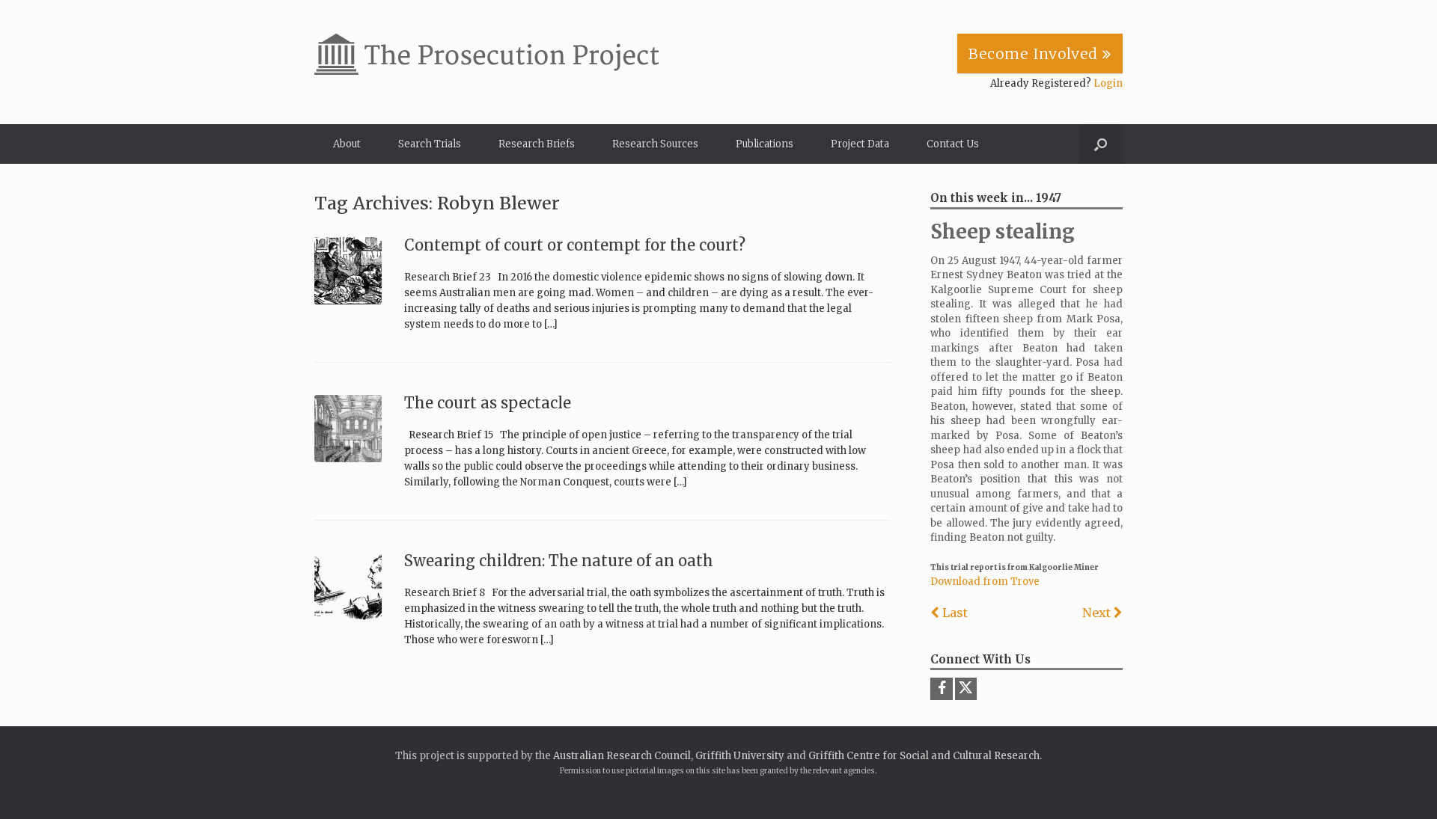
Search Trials (429, 144)
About (347, 144)
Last (953, 612)
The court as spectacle (487, 402)
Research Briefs (536, 144)
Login (1108, 83)
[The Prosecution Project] (486, 54)
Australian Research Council (622, 755)
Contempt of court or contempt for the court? (574, 245)
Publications (764, 144)
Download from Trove (985, 581)
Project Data (860, 144)
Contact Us (953, 144)
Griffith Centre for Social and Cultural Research (924, 755)
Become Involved (1035, 54)
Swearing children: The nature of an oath (558, 560)
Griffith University (739, 755)
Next (1098, 612)
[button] (1100, 144)
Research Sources (655, 144)
